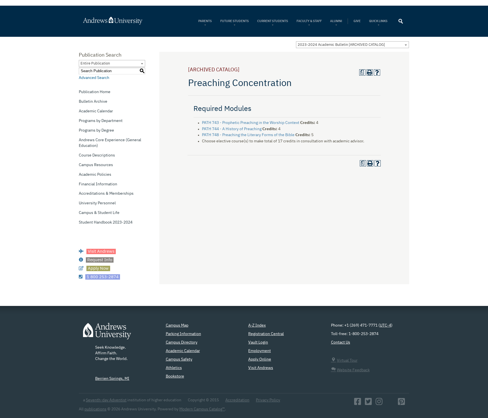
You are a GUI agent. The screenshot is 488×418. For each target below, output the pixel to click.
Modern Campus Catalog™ (202, 409)
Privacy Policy (268, 400)
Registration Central (266, 334)
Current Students (272, 21)
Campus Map (177, 325)
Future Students (234, 21)
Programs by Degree (96, 130)
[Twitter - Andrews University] (368, 403)
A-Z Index (257, 325)
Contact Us (340, 342)
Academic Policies (95, 175)
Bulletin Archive (93, 102)
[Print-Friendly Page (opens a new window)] (370, 72)
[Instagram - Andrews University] (379, 403)
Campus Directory (181, 342)
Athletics (174, 368)
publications (95, 409)
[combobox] (352, 44)
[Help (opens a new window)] (377, 72)
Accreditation (237, 400)
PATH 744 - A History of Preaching (232, 129)
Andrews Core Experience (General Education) (110, 143)
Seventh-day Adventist (106, 400)
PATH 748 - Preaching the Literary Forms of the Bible (248, 135)
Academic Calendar (96, 111)
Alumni (336, 21)
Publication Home (94, 92)
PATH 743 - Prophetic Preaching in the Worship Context (250, 123)
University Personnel (97, 203)
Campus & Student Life (99, 213)
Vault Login (258, 342)
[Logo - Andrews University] (107, 334)
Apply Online (259, 359)
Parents (205, 21)
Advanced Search (94, 78)
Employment (259, 351)
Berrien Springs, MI (112, 379)
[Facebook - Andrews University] (357, 403)
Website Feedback (353, 370)
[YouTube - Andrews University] (390, 403)
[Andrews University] (120, 21)
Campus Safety (179, 359)
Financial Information (98, 184)
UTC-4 (385, 325)
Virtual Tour (347, 361)
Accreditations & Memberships (106, 194)
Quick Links (378, 21)
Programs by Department (101, 121)
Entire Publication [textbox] (95, 63)
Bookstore (175, 376)
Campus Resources (96, 165)
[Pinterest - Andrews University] (401, 403)
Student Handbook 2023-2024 (105, 222)
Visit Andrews (260, 368)
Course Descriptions (97, 155)
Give (357, 21)
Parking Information (183, 334)
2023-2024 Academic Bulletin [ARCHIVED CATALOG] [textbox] (341, 45)
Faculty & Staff (309, 21)
